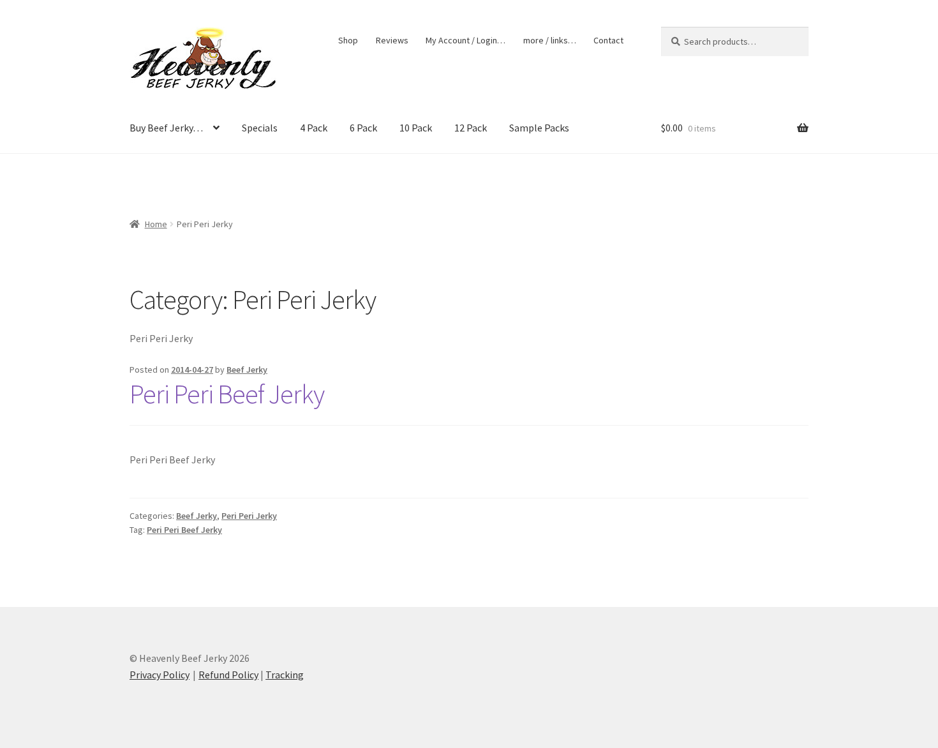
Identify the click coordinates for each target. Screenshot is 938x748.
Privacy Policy (160, 674)
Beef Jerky (247, 369)
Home (156, 224)
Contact (608, 40)
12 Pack (470, 127)
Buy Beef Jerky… (166, 127)
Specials (260, 127)
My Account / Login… (465, 40)
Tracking (284, 674)
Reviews (392, 40)
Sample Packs (539, 127)
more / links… (549, 40)
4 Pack (313, 127)
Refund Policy (228, 674)
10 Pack (415, 127)
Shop (348, 40)
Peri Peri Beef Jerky (227, 393)
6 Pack (363, 127)
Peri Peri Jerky (249, 515)
